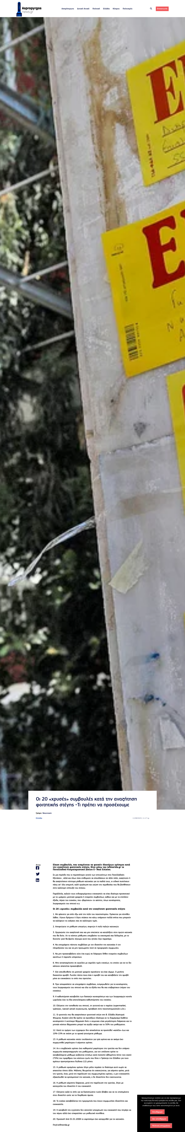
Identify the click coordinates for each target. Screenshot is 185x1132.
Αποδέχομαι (157, 1112)
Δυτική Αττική (83, 9)
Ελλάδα (106, 9)
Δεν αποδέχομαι (159, 1119)
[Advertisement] (92, 841)
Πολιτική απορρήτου (161, 1126)
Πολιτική (96, 9)
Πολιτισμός (127, 9)
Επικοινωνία (162, 9)
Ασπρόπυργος (68, 9)
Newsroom (47, 813)
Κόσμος (116, 9)
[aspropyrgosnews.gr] (29, 16)
